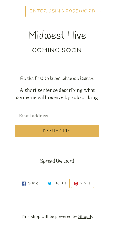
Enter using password (66, 11)
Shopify (85, 216)
